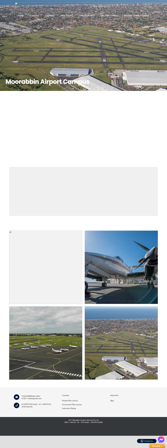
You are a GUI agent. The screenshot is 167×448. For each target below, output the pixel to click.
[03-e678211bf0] (45, 343)
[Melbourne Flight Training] (121, 343)
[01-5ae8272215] (45, 267)
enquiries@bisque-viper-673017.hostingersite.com (32, 397)
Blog (112, 400)
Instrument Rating (69, 408)
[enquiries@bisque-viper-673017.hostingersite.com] (18, 397)
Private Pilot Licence (70, 400)
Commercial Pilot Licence (72, 404)
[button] (40, 15)
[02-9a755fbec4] (121, 267)
